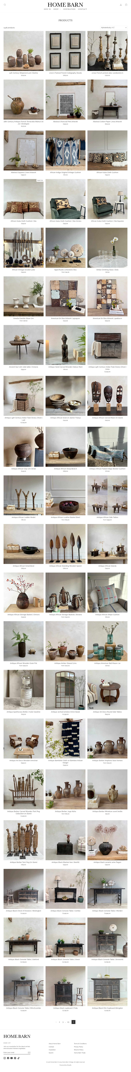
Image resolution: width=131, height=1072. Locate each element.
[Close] (94, 508)
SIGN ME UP (50, 548)
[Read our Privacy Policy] (62, 559)
